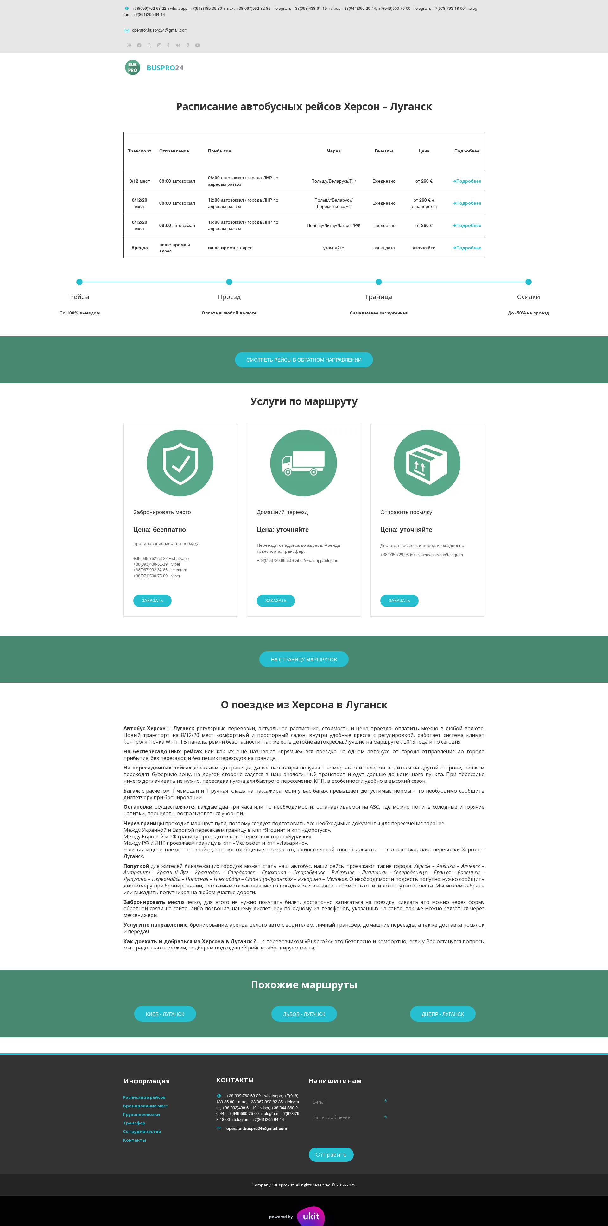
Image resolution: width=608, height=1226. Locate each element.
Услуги (406, 67)
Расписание (368, 67)
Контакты (442, 67)
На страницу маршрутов (304, 659)
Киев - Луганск (165, 1014)
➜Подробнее (467, 180)
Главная (329, 67)
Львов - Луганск (304, 1014)
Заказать (152, 600)
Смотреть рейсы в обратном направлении (304, 359)
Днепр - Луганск (443, 1014)
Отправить (331, 1154)
